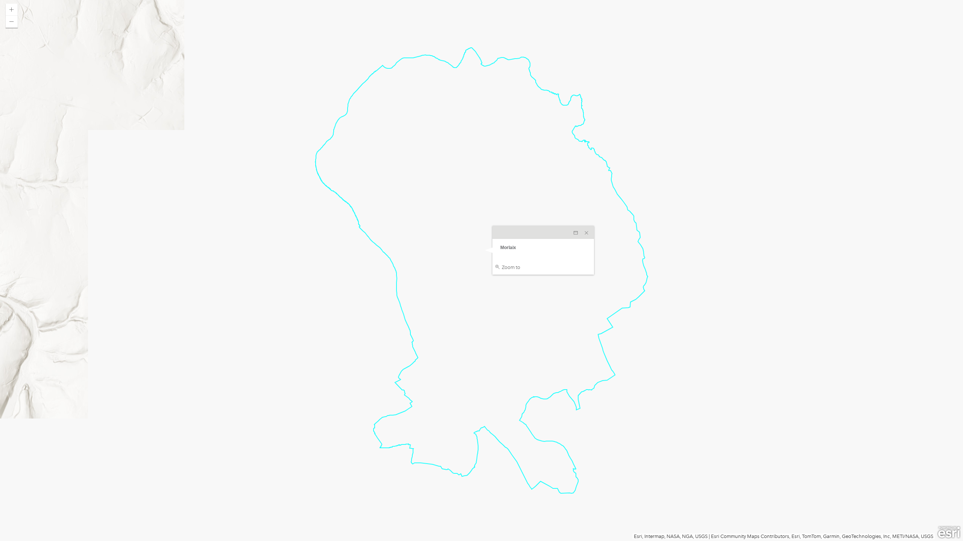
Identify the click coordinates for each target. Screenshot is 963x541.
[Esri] (949, 532)
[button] (12, 10)
